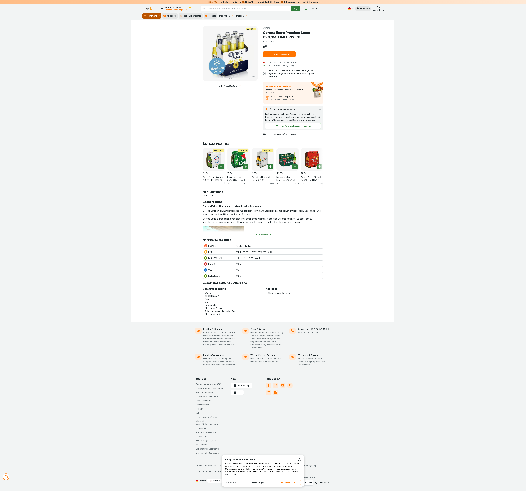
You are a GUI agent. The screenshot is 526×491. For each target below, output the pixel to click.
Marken (240, 16)
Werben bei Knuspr (308, 355)
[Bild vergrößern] (253, 77)
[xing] (275, 392)
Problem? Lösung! (213, 329)
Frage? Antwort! (259, 329)
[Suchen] (295, 8)
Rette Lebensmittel (192, 16)
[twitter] (290, 385)
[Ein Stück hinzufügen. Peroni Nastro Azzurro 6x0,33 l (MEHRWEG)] (221, 166)
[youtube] (282, 385)
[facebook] (268, 385)
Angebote (171, 16)
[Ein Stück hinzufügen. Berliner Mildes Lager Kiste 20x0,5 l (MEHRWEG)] (295, 166)
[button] (363, 8)
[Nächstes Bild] (252, 53)
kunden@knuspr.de (213, 355)
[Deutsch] (350, 8)
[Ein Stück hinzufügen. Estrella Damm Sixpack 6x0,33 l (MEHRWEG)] (319, 166)
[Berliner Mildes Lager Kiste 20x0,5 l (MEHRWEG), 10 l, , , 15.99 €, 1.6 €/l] (287, 159)
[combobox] (246, 8)
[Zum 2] (231, 78)
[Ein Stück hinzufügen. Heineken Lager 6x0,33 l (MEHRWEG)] (245, 166)
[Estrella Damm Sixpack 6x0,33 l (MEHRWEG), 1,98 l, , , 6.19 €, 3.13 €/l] (312, 159)
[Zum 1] (229, 78)
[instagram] (275, 385)
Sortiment (152, 16)
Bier (265, 134)
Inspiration (224, 16)
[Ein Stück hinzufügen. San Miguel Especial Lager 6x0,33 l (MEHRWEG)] (270, 166)
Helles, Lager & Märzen (279, 134)
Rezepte (212, 16)
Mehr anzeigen (308, 120)
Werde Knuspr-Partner (262, 355)
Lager (293, 134)
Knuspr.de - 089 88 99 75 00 (313, 329)
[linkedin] (268, 392)
